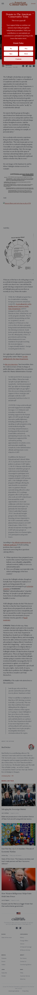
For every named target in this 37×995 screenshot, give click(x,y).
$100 (26, 54)
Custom (18, 59)
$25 (26, 48)
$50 (11, 54)
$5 (11, 48)
